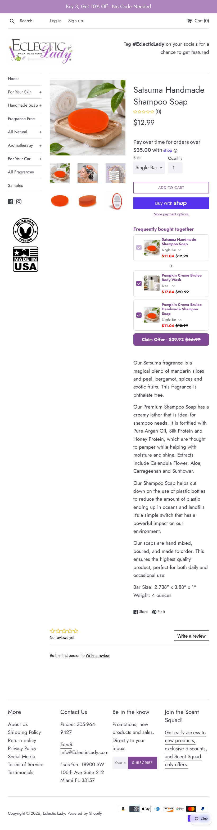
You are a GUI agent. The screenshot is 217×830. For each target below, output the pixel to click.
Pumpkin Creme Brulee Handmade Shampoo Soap (182, 309)
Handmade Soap (25, 105)
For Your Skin (25, 92)
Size (137, 157)
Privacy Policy (22, 748)
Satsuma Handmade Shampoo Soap (179, 241)
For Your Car (25, 159)
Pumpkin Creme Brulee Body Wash (182, 277)
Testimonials (20, 772)
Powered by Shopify (84, 813)
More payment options (171, 214)
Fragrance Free (21, 119)
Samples (15, 185)
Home (13, 78)
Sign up (75, 20)
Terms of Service (25, 764)
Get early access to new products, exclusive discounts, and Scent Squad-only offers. (186, 748)
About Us (18, 724)
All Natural (25, 132)
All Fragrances (21, 172)
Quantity (175, 158)
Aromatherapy (25, 145)
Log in (56, 20)
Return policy (22, 740)
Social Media (21, 756)
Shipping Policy (24, 732)
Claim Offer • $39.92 (171, 339)
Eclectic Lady (54, 813)
